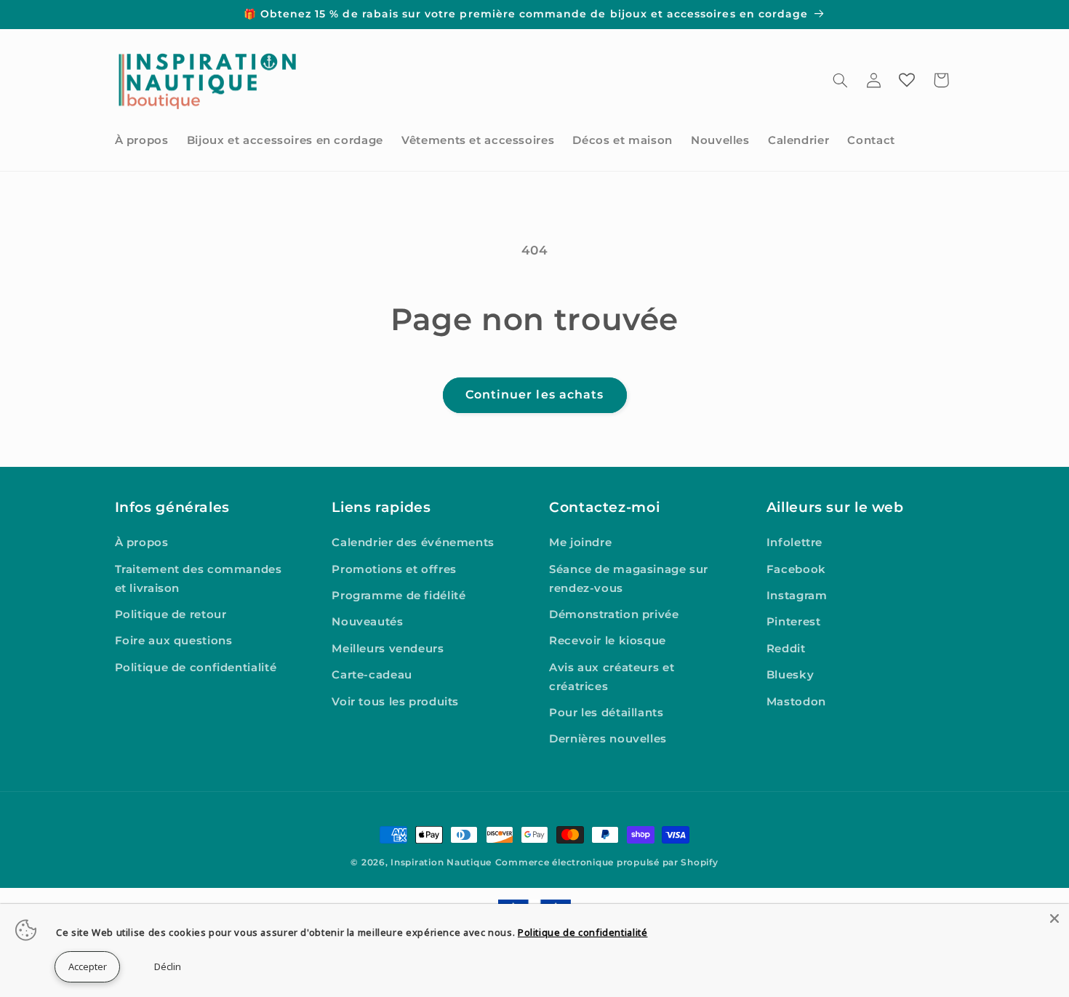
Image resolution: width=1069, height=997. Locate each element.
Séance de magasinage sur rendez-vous (628, 579)
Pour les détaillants (606, 712)
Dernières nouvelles (608, 738)
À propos (142, 542)
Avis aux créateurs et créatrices (611, 677)
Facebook (796, 569)
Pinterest (793, 621)
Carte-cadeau (372, 674)
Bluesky (790, 674)
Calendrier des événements (413, 542)
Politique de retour (171, 614)
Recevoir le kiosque (607, 640)
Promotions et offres (394, 569)
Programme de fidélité (398, 595)
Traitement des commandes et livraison (198, 579)
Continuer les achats (534, 394)
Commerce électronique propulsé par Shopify (606, 862)
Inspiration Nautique (441, 862)
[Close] (1054, 918)
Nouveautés (367, 621)
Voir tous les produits (395, 701)
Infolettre (794, 542)
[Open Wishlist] (907, 80)
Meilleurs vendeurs (388, 648)
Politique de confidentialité (196, 667)
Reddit (786, 648)
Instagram (797, 595)
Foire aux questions (174, 640)
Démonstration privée (614, 614)
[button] (840, 80)
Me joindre (580, 542)
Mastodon (796, 701)
